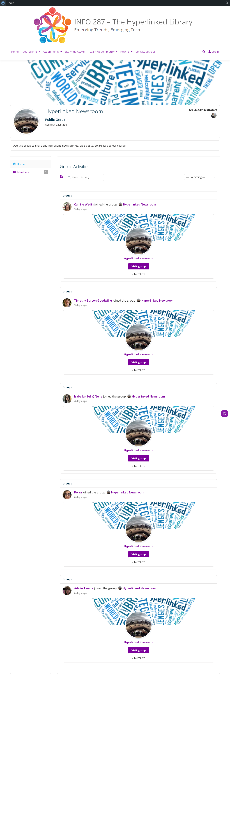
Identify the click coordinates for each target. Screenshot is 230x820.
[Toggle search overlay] (204, 51)
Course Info (30, 51)
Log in (215, 51)
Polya (78, 492)
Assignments (51, 51)
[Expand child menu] (39, 52)
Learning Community (101, 51)
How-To (125, 51)
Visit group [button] (139, 266)
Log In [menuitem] (11, 2)
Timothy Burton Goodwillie (93, 300)
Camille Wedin (84, 204)
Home (15, 51)
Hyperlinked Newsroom (139, 204)
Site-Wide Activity (75, 51)
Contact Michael (145, 51)
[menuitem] (3, 3)
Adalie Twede (83, 588)
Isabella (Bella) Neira (88, 396)
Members (31, 172)
